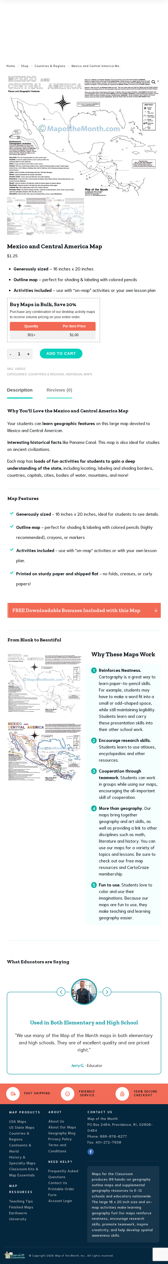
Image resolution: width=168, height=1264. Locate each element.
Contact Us (57, 1182)
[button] (154, 82)
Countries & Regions (46, 374)
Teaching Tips (21, 1201)
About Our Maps (62, 1127)
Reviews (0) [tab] (59, 389)
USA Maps (17, 1121)
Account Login (60, 1200)
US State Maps (22, 1127)
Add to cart (61, 353)
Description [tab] (20, 389)
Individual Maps (79, 374)
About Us (56, 1121)
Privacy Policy (60, 1138)
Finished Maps (21, 1206)
